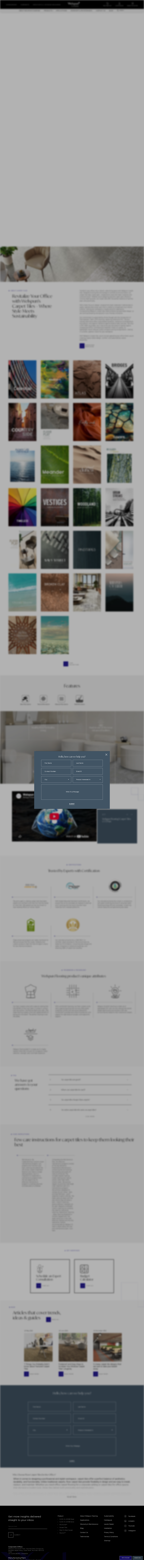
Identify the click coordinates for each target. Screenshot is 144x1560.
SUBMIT (72, 804)
